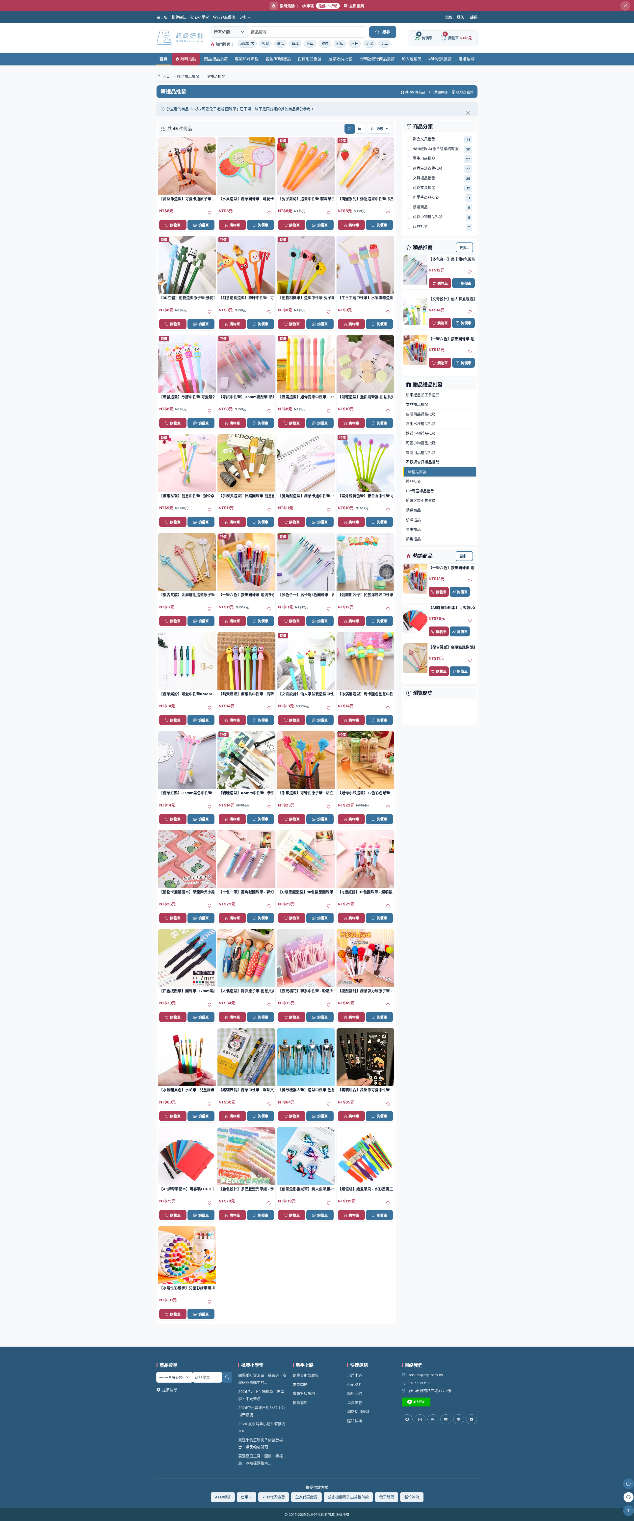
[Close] (467, 112)
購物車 (442, 283)
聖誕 (295, 43)
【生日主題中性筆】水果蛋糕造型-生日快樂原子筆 (365, 297)
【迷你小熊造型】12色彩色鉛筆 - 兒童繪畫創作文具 (365, 792)
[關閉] (625, 6)
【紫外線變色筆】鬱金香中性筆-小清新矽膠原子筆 (365, 495)
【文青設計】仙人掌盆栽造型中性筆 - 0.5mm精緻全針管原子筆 (452, 298)
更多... (464, 247)
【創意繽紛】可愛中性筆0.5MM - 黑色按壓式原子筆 (186, 693)
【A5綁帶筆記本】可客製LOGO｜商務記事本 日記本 (452, 607)
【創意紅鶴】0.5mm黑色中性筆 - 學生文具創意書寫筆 (186, 792)
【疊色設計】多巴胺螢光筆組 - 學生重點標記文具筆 (246, 1188)
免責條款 (354, 1402)
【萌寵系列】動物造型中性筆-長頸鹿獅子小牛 (365, 198)
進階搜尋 (467, 58)
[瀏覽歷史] (628, 1483)
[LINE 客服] (628, 1497)
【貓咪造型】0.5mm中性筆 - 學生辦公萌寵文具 (246, 792)
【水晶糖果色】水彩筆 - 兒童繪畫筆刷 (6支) (186, 1089)
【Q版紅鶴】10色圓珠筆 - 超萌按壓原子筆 (365, 891)
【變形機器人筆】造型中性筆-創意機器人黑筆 (305, 1089)
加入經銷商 (412, 58)
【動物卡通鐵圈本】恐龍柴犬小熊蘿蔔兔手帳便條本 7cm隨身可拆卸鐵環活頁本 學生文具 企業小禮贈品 (186, 891)
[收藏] (470, 272)
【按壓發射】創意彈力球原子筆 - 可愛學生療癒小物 (365, 990)
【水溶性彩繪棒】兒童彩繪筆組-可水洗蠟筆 (186, 1287)
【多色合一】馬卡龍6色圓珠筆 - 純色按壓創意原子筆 (452, 259)
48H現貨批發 (440, 58)
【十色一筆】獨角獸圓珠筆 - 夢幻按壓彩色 (246, 891)
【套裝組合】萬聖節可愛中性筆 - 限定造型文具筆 (365, 1089)
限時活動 (187, 58)
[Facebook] (407, 1419)
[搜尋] (227, 1377)
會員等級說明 (304, 1393)
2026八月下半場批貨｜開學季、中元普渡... (261, 1395)
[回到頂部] (628, 1510)
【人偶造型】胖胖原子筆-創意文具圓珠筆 (246, 990)
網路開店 (247, 43)
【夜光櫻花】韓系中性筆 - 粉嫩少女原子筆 (305, 990)
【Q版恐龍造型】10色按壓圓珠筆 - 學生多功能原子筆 (305, 891)
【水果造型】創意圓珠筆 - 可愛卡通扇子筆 (246, 198)
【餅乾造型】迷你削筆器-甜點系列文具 (365, 396)
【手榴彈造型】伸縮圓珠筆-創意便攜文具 (246, 495)
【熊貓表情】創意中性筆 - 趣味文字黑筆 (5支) (246, 1089)
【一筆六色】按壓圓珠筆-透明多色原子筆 (452, 338)
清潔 (369, 43)
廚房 (339, 43)
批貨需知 (179, 17)
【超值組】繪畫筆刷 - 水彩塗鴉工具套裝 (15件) (365, 1188)
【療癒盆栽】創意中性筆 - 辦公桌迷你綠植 (186, 495)
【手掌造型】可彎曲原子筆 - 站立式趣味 (305, 792)
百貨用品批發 (309, 58)
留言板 (162, 17)
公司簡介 (354, 1384)
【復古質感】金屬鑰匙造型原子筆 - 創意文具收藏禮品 (452, 647)
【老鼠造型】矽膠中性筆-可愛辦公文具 (186, 396)
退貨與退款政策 (306, 1375)
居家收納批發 (340, 58)
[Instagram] (420, 1419)
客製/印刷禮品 (278, 58)
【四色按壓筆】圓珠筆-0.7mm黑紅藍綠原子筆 (186, 990)
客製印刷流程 (247, 58)
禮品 (280, 43)
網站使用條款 (358, 1411)
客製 (265, 43)
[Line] (458, 1419)
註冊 (473, 17)
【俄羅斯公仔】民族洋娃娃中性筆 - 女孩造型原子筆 (365, 594)
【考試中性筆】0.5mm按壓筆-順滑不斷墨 (246, 396)
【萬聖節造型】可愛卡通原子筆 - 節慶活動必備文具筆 (186, 198)
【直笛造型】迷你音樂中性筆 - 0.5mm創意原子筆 (305, 396)
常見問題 (300, 1384)
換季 (310, 43)
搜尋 (386, 32)
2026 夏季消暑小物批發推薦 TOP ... (261, 1427)
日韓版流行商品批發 (377, 58)
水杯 (354, 43)
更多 (243, 17)
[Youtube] (471, 1419)
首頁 (163, 58)
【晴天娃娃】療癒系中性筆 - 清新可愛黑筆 (246, 693)
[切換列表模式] (360, 129)
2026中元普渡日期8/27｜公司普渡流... (261, 1411)
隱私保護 (354, 1420)
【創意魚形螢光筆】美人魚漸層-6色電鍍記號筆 (305, 1188)
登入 (460, 17)
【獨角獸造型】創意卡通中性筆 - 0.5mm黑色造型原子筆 (305, 495)
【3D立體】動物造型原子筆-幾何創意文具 (186, 297)
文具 (384, 43)
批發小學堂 (199, 17)
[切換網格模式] (349, 129)
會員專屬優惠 (224, 17)
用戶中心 (354, 1375)
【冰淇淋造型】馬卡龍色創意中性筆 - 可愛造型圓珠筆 (365, 693)
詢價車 (466, 283)
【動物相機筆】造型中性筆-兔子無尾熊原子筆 (305, 297)
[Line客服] (445, 1419)
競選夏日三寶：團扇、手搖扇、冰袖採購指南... (260, 1459)
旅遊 (324, 43)
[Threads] (432, 1419)
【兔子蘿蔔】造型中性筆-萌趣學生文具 (305, 198)
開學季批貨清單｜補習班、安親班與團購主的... (262, 1379)
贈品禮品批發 (216, 58)
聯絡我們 (354, 1393)
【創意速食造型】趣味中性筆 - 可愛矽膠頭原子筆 (246, 297)
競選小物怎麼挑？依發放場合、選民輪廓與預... (260, 1443)
